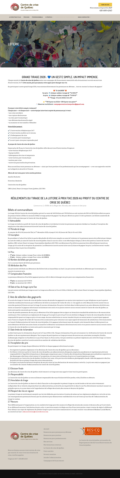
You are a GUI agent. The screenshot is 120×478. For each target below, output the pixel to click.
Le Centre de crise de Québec (54, 448)
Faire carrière (49, 451)
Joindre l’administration (52, 457)
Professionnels (37, 17)
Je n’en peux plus (15, 17)
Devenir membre (50, 454)
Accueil (46, 429)
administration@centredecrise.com (35, 412)
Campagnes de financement (65, 17)
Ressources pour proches (52, 435)
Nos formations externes (52, 445)
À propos (48, 17)
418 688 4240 (105, 10)
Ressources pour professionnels (55, 438)
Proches (26, 17)
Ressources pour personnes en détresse (57, 432)
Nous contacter (83, 17)
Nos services (48, 442)
